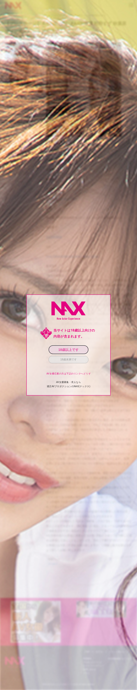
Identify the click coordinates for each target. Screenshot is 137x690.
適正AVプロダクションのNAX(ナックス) (68, 386)
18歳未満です (68, 359)
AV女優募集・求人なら (68, 382)
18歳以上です (68, 350)
